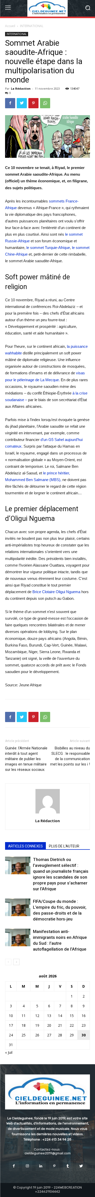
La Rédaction (21, 88)
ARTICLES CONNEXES (25, 846)
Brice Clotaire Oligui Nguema (56, 592)
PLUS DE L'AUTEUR (64, 846)
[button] (87, 8)
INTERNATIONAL (31, 26)
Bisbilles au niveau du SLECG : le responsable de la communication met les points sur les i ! (70, 756)
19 (37, 1025)
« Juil (8, 1052)
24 (11, 1035)
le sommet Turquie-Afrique (48, 247)
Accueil (10, 26)
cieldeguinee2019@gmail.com (48, 1153)
